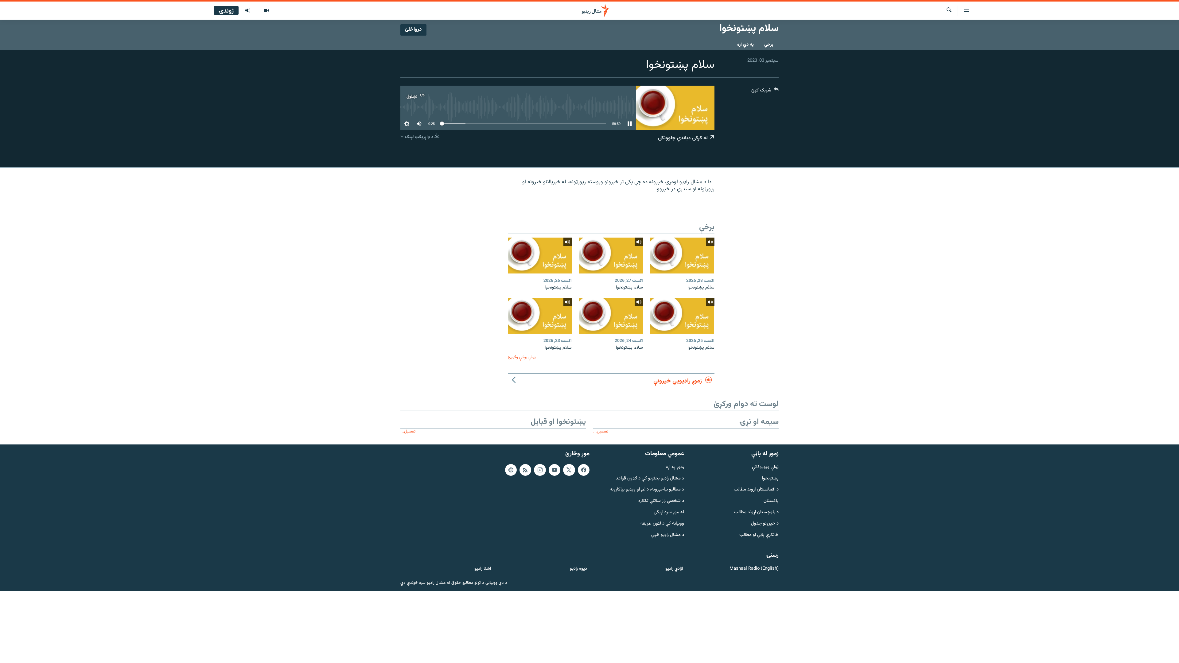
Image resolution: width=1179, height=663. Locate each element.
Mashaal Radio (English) (754, 569)
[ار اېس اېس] (525, 470)
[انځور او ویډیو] (266, 10)
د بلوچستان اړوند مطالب (756, 512)
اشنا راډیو (482, 569)
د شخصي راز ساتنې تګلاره (661, 501)
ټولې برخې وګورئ (522, 357)
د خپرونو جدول (765, 524)
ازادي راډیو (674, 569)
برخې (768, 44)
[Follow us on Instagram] (540, 470)
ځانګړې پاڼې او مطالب (759, 535)
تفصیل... (600, 431)
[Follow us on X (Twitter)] (569, 470)
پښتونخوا (770, 478)
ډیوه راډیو (578, 569)
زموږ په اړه (675, 467)
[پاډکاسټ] (511, 470)
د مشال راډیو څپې (667, 535)
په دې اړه (745, 44)
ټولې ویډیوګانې (765, 467)
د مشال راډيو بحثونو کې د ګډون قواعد (650, 478)
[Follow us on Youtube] (554, 470)
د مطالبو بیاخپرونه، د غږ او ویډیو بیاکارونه (647, 490)
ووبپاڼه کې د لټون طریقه (662, 524)
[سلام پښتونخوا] (682, 255)
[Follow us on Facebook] (584, 470)
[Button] (765, 92)
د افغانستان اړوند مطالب (756, 490)
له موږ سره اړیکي (669, 512)
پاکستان (771, 501)
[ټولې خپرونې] (248, 10)
